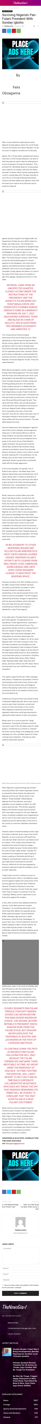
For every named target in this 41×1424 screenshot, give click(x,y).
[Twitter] (9, 31)
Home (4, 8)
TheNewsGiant (8, 26)
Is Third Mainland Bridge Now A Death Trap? (10, 1206)
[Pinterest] (14, 31)
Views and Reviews (13, 8)
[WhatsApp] (19, 31)
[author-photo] (20, 1227)
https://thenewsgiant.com (20, 1233)
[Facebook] (4, 31)
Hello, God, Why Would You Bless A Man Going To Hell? (29, 1207)
